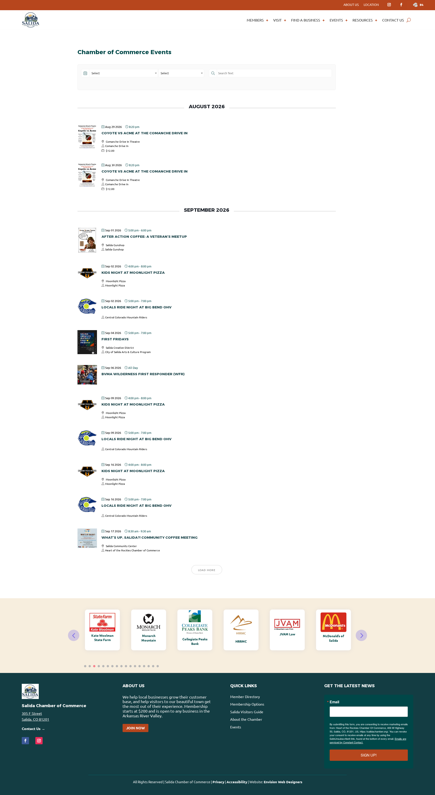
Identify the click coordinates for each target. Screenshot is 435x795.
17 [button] (158, 666)
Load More (206, 570)
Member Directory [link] (245, 696)
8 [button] (117, 666)
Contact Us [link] (393, 20)
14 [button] (144, 666)
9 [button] (121, 666)
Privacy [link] (218, 782)
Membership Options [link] (247, 704)
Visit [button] (277, 20)
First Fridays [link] (115, 339)
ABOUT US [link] (351, 5)
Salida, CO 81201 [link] (35, 719)
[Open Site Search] (408, 20)
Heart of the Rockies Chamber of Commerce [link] (132, 550)
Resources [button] (363, 20)
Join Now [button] (135, 727)
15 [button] (148, 666)
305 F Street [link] (32, 713)
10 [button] (126, 666)
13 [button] (139, 666)
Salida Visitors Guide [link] (246, 711)
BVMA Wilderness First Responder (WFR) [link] (143, 374)
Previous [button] (73, 635)
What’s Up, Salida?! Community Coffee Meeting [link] (150, 537)
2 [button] (90, 666)
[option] (102, 630)
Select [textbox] (96, 73)
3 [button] (94, 666)
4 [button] (99, 666)
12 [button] (135, 666)
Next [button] (361, 635)
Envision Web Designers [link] (283, 782)
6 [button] (108, 666)
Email (334, 702)
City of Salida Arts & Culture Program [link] (128, 352)
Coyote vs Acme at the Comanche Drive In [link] (145, 133)
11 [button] (130, 666)
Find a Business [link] (305, 20)
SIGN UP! (369, 755)
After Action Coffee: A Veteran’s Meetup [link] (144, 236)
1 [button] (85, 666)
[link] (389, 4)
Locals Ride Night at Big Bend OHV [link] (137, 307)
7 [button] (112, 666)
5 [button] (103, 666)
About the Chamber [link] (246, 719)
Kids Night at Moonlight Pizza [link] (133, 272)
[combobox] (123, 73)
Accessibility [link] (237, 782)
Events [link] (336, 20)
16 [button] (153, 666)
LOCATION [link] (371, 5)
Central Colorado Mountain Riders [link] (126, 317)
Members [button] (255, 20)
